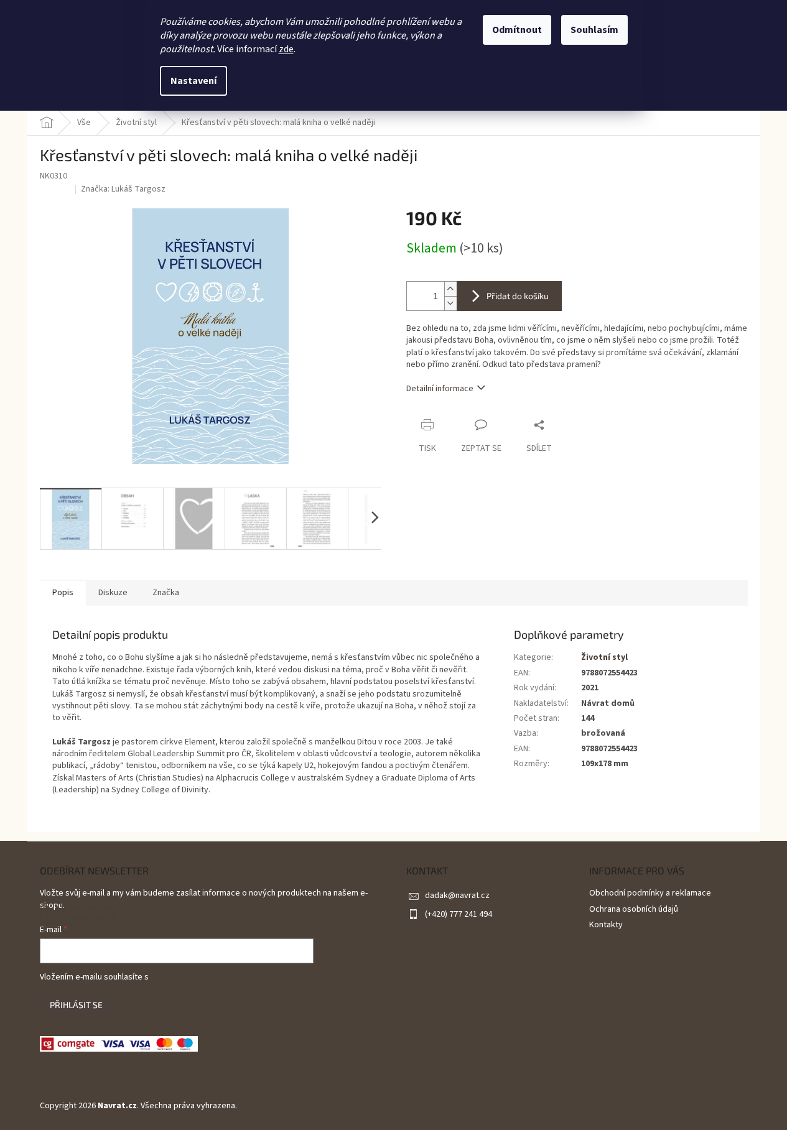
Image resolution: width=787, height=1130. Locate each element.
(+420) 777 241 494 (458, 914)
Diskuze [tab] (113, 592)
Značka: (123, 189)
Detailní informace (439, 388)
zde (286, 49)
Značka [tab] (165, 592)
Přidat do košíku (518, 295)
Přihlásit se (76, 1004)
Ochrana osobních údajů (633, 909)
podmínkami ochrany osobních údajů (218, 977)
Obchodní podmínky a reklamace (650, 893)
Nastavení (193, 81)
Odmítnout (517, 30)
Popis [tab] (62, 592)
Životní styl (604, 657)
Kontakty (606, 925)
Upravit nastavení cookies (287, 1106)
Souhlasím (594, 30)
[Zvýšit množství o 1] (450, 289)
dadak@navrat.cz (457, 895)
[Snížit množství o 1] (450, 303)
